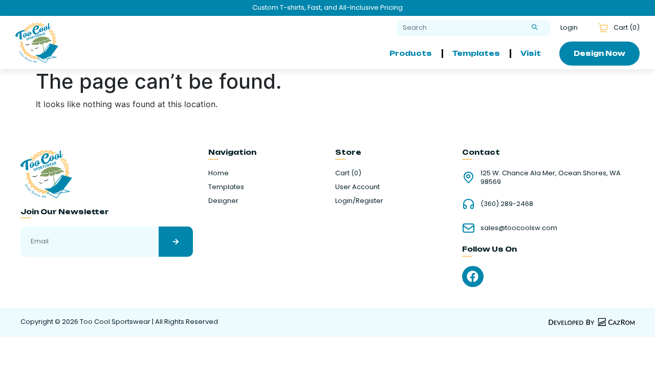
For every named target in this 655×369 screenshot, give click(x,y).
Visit (530, 53)
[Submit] (534, 27)
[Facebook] (472, 276)
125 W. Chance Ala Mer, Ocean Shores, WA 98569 (551, 177)
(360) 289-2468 (507, 204)
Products (410, 53)
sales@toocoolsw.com (519, 228)
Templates (476, 53)
